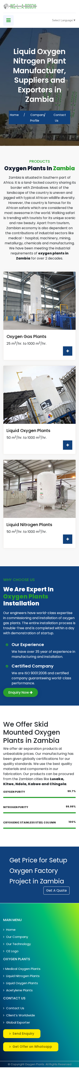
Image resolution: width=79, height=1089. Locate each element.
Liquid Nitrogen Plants (22, 976)
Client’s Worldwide (20, 1015)
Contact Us (14, 1008)
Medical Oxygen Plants (22, 969)
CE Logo (12, 951)
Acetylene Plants (19, 990)
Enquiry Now (19, 692)
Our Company (16, 937)
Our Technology (18, 944)
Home (14, 115)
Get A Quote (56, 890)
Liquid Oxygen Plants (21, 983)
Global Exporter (17, 1022)
